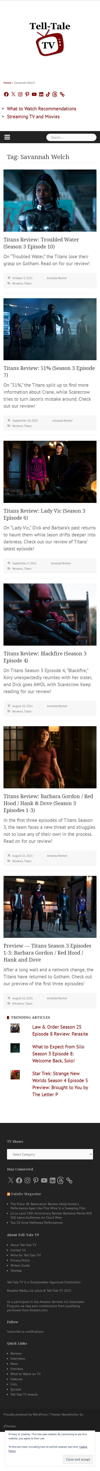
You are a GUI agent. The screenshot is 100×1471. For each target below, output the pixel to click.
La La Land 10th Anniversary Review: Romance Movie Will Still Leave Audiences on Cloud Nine (51, 1215)
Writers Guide (20, 1265)
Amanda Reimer (57, 278)
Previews (18, 1004)
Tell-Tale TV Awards (24, 1394)
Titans (27, 283)
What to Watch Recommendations (41, 108)
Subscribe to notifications (25, 1331)
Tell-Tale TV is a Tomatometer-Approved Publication (44, 1282)
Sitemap (16, 1270)
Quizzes (15, 1389)
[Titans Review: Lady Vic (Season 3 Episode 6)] (50, 471)
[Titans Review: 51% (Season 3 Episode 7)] (50, 328)
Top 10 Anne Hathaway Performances (36, 1222)
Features (16, 1379)
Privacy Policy (20, 1260)
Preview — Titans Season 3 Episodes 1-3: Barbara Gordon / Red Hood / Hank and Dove (47, 953)
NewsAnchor (70, 1414)
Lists (13, 1384)
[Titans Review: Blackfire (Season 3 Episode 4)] (50, 614)
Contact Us (18, 1250)
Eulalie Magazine (26, 1194)
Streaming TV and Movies (33, 116)
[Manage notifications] (87, 1440)
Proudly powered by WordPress (25, 1414)
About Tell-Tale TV (23, 1245)
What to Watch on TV (25, 1374)
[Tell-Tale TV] (50, 37)
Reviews (17, 283)
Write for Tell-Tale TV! (25, 1255)
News (14, 1364)
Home (7, 83)
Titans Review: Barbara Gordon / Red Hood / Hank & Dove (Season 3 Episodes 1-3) (48, 803)
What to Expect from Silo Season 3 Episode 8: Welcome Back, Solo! (58, 1054)
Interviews (17, 1358)
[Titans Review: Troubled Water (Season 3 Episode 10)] (50, 200)
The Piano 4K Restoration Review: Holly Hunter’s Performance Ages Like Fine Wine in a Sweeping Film (47, 1206)
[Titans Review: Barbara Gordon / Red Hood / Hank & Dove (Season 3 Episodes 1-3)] (50, 756)
